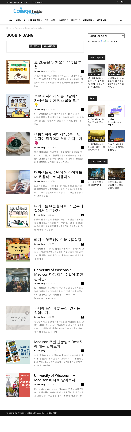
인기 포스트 (75, 20)
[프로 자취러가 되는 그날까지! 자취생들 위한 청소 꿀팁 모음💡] (18, 106)
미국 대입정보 (88, 20)
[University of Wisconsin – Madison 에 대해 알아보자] (18, 385)
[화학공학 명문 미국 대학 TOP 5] (96, 174)
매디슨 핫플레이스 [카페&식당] (58, 240)
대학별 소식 (21, 20)
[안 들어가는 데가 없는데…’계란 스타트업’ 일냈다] (96, 136)
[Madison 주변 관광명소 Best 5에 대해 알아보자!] (18, 352)
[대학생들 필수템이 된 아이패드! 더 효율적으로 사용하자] (18, 182)
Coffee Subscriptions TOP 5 (114, 122)
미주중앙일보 (102, 20)
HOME (10, 20)
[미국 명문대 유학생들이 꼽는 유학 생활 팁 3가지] (116, 174)
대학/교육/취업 (94, 178)
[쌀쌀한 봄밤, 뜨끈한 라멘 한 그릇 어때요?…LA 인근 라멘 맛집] (116, 70)
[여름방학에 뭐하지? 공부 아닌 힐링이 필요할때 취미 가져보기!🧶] (18, 144)
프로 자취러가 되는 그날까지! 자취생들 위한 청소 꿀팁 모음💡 (57, 100)
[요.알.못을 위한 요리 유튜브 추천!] (18, 72)
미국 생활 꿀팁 (34, 20)
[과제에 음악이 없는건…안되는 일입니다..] (18, 318)
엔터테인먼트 (63, 20)
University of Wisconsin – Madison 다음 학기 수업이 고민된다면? (58, 274)
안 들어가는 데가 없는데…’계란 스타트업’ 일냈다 (96, 147)
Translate (112, 41)
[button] (121, 20)
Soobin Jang (39, 71)
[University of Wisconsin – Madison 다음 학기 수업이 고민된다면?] (18, 280)
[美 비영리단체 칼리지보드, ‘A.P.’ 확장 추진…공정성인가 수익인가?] (96, 70)
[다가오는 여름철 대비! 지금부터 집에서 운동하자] (18, 216)
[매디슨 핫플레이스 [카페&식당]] (18, 249)
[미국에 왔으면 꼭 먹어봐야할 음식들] (96, 111)
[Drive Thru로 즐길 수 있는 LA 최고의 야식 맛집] (116, 136)
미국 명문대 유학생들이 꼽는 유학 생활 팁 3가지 (115, 185)
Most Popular (94, 74)
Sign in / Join (37, 2)
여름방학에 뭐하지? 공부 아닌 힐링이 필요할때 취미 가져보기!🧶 (58, 138)
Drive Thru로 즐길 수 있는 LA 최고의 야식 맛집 (116, 147)
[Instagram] (122, 2)
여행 (53, 20)
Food (91, 115)
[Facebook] (117, 2)
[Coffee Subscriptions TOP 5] (116, 111)
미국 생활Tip (113, 178)
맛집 (46, 20)
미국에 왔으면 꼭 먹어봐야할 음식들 (96, 122)
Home (9, 28)
